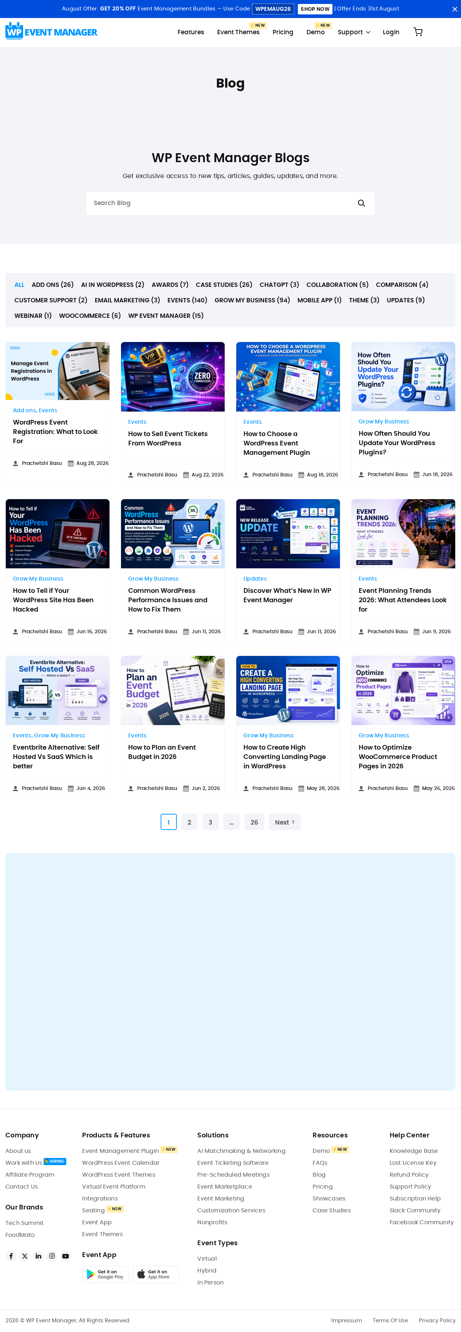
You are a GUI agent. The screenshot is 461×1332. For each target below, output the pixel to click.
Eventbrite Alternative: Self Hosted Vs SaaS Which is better (56, 757)
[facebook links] (10, 1256)
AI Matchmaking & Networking (241, 1151)
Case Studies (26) (224, 285)
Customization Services (231, 1210)
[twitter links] (24, 1256)
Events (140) (187, 300)
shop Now (315, 9)
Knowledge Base (414, 1151)
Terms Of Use (390, 1320)
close (454, 9)
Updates (255, 579)
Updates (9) (406, 300)
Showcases (329, 1199)
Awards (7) (170, 285)
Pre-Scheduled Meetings (233, 1175)
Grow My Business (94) (252, 300)
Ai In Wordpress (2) (112, 285)
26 (254, 823)
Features (191, 32)
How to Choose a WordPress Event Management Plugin (276, 443)
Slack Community (415, 1210)
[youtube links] (65, 1256)
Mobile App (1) (319, 300)
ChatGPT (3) (279, 285)
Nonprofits (212, 1222)
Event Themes (238, 32)
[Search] (361, 203)
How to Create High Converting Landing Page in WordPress (284, 757)
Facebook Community (422, 1222)
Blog (319, 1175)
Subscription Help (415, 1199)
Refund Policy (409, 1175)
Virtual (206, 1259)
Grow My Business (384, 422)
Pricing (283, 32)
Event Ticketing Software (233, 1163)
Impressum (346, 1320)
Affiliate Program (29, 1175)
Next (282, 823)
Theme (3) (364, 300)
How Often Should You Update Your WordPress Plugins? (397, 443)
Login (391, 32)
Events (48, 410)
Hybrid (206, 1271)
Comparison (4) (402, 285)
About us (18, 1151)
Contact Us (21, 1187)
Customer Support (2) (51, 300)
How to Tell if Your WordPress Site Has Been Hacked (53, 600)
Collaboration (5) (337, 285)
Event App (97, 1222)
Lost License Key (413, 1163)
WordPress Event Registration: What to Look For (55, 432)
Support (350, 32)
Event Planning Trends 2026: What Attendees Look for (403, 600)
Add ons (24, 410)
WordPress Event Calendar (121, 1163)
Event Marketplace (224, 1187)
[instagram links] (51, 1256)
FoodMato (20, 1235)
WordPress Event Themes (118, 1175)
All (19, 285)
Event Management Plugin (120, 1151)
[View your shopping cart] (417, 32)
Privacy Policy (437, 1320)
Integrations (99, 1199)
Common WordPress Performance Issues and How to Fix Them (167, 600)
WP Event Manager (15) (166, 316)
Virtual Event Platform (113, 1187)
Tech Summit (24, 1223)
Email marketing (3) (127, 300)
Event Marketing (220, 1199)
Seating (93, 1210)
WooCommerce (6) (90, 316)
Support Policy (410, 1187)
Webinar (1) (33, 316)
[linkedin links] (38, 1256)
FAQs (320, 1163)
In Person (210, 1283)
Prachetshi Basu (42, 463)
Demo (315, 32)
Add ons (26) (53, 285)
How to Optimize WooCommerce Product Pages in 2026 (398, 757)
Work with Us (23, 1163)
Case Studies (331, 1210)
